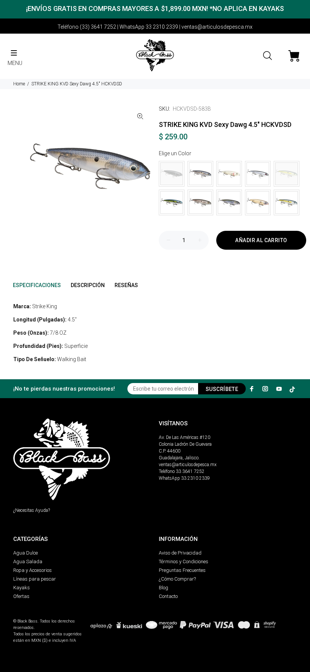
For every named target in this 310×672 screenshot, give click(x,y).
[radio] (171, 174)
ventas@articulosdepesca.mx (188, 464)
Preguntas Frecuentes (182, 570)
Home (19, 84)
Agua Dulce (25, 553)
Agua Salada (27, 561)
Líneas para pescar (34, 579)
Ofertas (21, 596)
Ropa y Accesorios (32, 570)
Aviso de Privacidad (180, 553)
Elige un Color (175, 153)
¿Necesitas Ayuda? (31, 510)
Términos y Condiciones (183, 561)
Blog (163, 587)
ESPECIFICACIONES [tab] (37, 285)
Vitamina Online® (30, 614)
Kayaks (21, 587)
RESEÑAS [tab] (126, 285)
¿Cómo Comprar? (177, 579)
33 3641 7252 (190, 471)
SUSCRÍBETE (222, 389)
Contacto (168, 596)
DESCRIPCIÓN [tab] (88, 285)
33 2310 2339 (195, 478)
